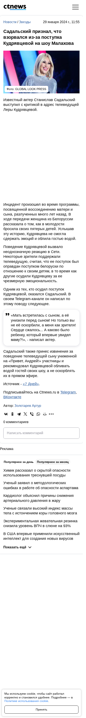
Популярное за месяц (53, 462)
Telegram (68, 392)
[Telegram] (19, 414)
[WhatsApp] (38, 414)
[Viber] (31, 414)
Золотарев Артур (27, 405)
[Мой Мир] (44, 414)
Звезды (25, 22)
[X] (25, 414)
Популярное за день (19, 462)
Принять (41, 709)
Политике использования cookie (26, 701)
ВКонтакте (12, 397)
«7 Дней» (31, 384)
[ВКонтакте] (6, 414)
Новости (10, 22)
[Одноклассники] (12, 414)
